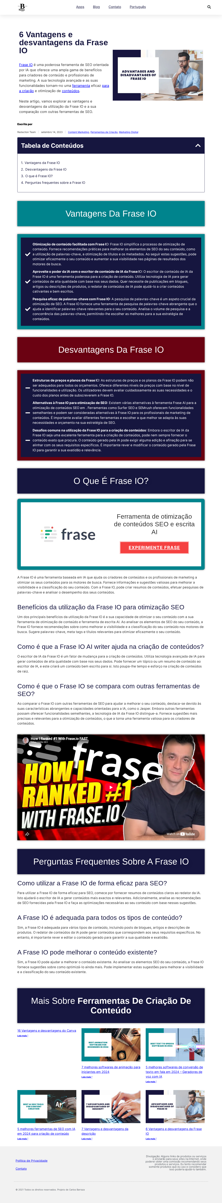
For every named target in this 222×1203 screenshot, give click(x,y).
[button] (209, 6)
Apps (80, 7)
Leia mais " (22, 1035)
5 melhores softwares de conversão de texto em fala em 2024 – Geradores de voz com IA (174, 1071)
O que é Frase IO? (39, 176)
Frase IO (26, 65)
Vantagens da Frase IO (42, 163)
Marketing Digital (128, 132)
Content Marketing (78, 132)
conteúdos (70, 91)
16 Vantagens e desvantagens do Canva (46, 1030)
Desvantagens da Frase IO (45, 169)
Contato (115, 7)
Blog (96, 7)
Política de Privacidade (32, 1160)
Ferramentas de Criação (104, 132)
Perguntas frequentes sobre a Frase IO (55, 183)
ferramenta (81, 86)
